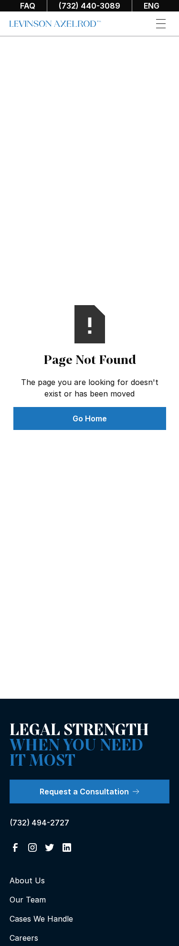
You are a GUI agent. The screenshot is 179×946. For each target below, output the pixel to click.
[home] (55, 24)
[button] (160, 23)
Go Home (90, 418)
